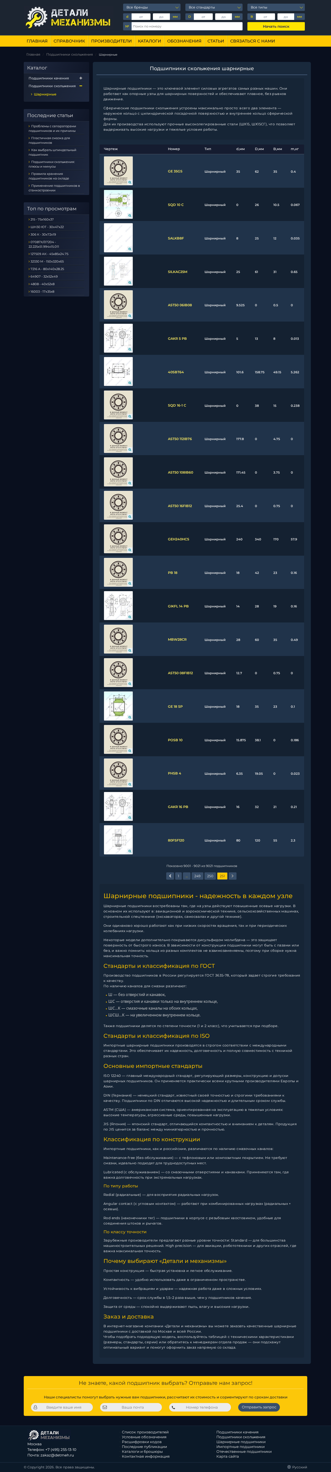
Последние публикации (144, 1446)
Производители (111, 41)
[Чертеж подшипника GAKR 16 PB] (118, 806)
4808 (35, 284)
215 (33, 219)
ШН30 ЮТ (39, 227)
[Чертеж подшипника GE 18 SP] (118, 705)
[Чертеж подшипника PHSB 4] (118, 772)
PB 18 (172, 572)
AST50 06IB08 (180, 305)
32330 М (37, 261)
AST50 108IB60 (180, 472)
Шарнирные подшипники (241, 1441)
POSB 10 (175, 740)
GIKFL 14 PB (178, 606)
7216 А (35, 269)
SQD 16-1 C (177, 405)
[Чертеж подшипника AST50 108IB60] (118, 471)
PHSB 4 (174, 773)
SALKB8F (176, 238)
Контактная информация (146, 1456)
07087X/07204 (42, 242)
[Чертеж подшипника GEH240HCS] (118, 538)
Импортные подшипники (240, 1446)
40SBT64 (176, 372)
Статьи (215, 41)
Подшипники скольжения (52, 86)
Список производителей (145, 1432)
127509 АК (39, 254)
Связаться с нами (252, 41)
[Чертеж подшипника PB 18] (118, 572)
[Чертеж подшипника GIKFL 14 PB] (118, 605)
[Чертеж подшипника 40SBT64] (118, 371)
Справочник (69, 41)
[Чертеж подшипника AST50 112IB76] (118, 438)
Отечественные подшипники (244, 1451)
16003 (35, 291)
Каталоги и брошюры (142, 1451)
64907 (36, 276)
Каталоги (149, 41)
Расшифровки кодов (142, 1441)
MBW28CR (177, 639)
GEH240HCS (178, 539)
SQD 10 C (176, 205)
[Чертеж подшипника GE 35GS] (118, 170)
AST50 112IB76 (180, 439)
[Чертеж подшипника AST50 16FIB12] (118, 505)
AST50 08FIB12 (180, 673)
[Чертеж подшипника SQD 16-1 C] (118, 405)
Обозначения (184, 41)
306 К (35, 234)
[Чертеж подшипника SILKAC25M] (118, 271)
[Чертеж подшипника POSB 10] (118, 739)
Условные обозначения (144, 1437)
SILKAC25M (177, 272)
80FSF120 (176, 840)
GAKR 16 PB (178, 807)
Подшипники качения (49, 78)
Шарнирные (44, 94)
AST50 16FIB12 (180, 506)
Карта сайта (227, 1456)
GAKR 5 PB (177, 338)
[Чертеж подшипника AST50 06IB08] (118, 304)
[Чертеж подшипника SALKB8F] (118, 237)
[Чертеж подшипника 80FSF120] (118, 839)
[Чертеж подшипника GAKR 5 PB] (118, 338)
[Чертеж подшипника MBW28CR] (118, 639)
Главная (37, 41)
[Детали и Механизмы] (68, 17)
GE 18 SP (175, 706)
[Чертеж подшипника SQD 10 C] (118, 204)
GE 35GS (175, 171)
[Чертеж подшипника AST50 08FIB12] (118, 672)
